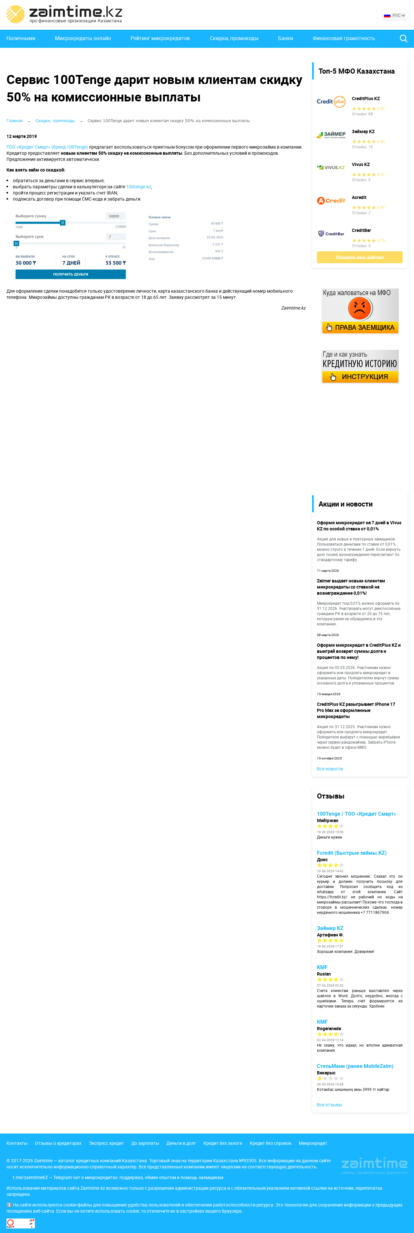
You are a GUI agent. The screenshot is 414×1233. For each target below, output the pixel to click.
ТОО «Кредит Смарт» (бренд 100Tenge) (47, 147)
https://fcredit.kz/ (332, 896)
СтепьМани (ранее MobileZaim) (355, 1066)
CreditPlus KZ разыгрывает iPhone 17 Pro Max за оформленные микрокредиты (356, 710)
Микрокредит (313, 1143)
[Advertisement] (355, 436)
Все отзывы (329, 1105)
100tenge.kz (138, 186)
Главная (14, 120)
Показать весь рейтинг (360, 257)
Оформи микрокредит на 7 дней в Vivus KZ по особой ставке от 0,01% (359, 525)
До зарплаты (145, 1143)
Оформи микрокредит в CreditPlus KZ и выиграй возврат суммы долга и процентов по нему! (359, 651)
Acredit (359, 197)
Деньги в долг (181, 1143)
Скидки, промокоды (234, 38)
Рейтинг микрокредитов (160, 38)
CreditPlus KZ (366, 98)
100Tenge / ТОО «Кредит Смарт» (356, 813)
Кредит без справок (270, 1143)
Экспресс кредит (106, 1143)
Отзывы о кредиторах (58, 1143)
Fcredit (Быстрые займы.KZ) (352, 852)
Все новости (330, 769)
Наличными (20, 38)
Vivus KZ (361, 164)
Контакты (16, 1143)
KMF (322, 967)
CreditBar (361, 230)
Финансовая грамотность (344, 38)
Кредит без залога (222, 1143)
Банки (285, 38)
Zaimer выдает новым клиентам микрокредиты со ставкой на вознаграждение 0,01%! (351, 587)
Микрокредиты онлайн (83, 38)
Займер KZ (363, 131)
